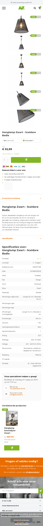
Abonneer (40, 490)
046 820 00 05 (27, 466)
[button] (4, 8)
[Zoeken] (35, 8)
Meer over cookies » (22, 524)
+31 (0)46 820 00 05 (17, 389)
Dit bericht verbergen (21, 520)
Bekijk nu (11, 447)
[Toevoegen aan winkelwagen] (26, 160)
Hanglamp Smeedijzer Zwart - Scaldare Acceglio (10, 433)
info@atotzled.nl (16, 395)
